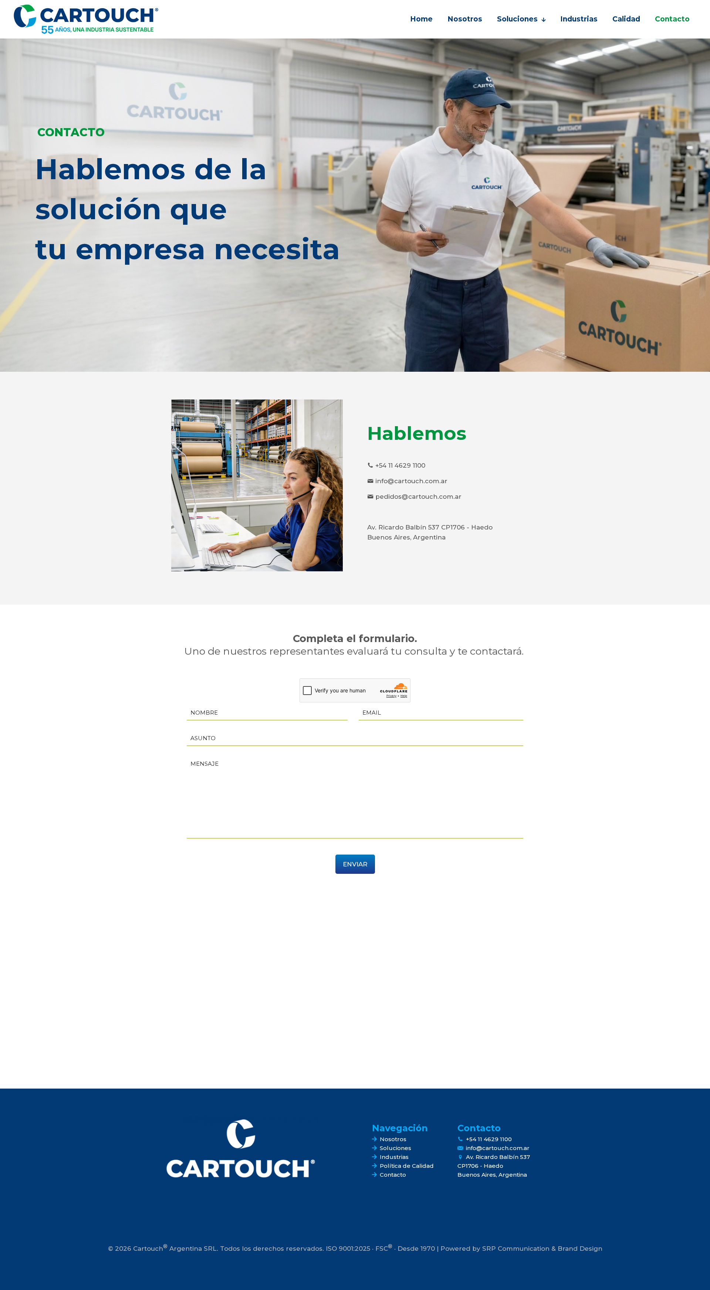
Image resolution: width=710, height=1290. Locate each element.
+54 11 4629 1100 (489, 1139)
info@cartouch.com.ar (498, 1148)
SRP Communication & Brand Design (542, 1248)
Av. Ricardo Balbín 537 (498, 1156)
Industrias (394, 1156)
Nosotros (393, 1139)
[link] (240, 1148)
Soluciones (395, 1148)
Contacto (393, 1174)
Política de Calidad (407, 1165)
